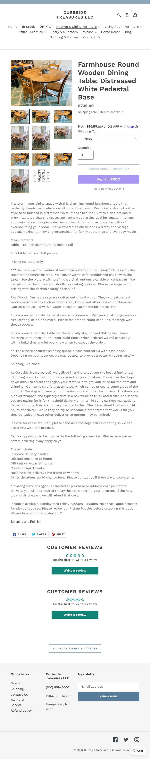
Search (16, 683)
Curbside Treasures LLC (75, 15)
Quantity (84, 147)
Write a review (75, 570)
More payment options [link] (109, 188)
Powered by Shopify (127, 749)
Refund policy (21, 710)
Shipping (84, 112)
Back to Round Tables (78, 648)
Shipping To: (87, 131)
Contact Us (19, 694)
